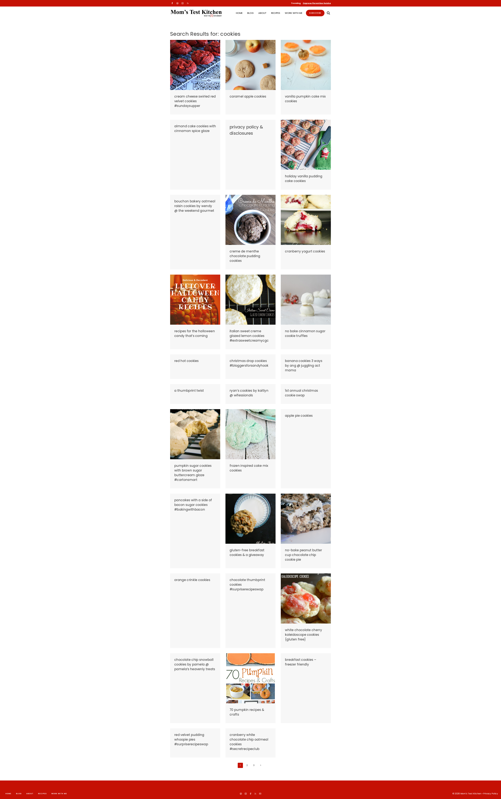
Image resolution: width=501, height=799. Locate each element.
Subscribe (315, 13)
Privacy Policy (490, 793)
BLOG (250, 13)
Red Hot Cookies (186, 361)
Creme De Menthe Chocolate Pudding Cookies (245, 256)
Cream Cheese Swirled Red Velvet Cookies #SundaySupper (195, 101)
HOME (239, 13)
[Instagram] (182, 3)
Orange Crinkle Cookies (192, 580)
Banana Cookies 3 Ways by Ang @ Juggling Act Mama (303, 365)
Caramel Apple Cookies (248, 96)
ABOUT (262, 13)
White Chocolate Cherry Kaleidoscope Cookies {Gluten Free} (303, 634)
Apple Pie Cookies (299, 415)
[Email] (260, 794)
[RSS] (188, 3)
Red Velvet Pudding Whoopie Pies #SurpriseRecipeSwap (191, 739)
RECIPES (275, 13)
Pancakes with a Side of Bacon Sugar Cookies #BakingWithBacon (193, 505)
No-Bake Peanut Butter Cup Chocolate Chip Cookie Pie (303, 555)
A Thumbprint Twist (189, 390)
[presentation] (195, 65)
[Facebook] (172, 3)
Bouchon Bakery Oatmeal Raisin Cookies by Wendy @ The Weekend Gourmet (194, 206)
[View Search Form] (328, 13)
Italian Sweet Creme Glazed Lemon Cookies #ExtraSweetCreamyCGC (249, 336)
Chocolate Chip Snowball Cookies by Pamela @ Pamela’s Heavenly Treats (194, 664)
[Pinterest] (177, 3)
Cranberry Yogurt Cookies (305, 251)
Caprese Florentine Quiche (317, 3)
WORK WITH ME (293, 13)
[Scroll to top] (496, 795)
